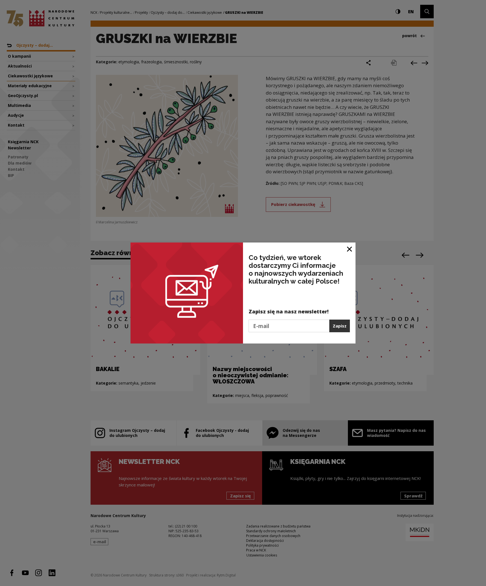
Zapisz (339, 326)
